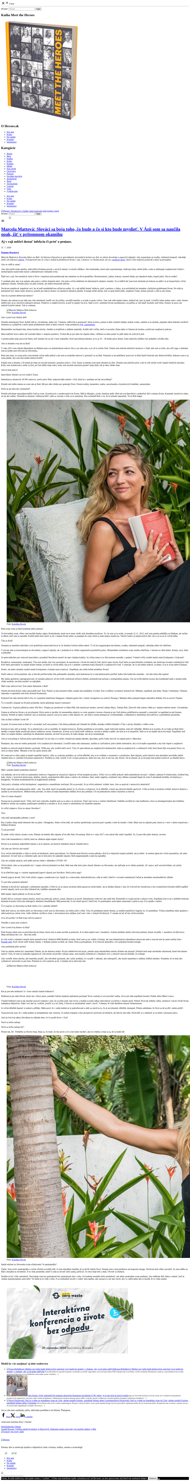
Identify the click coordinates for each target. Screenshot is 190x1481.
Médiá (9, 166)
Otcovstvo (11, 171)
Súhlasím (153, 1478)
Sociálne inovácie (14, 176)
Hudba (10, 159)
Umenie (10, 186)
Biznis (9, 154)
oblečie (21, 260)
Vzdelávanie (12, 191)
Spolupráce (12, 142)
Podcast (10, 174)
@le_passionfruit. (87, 324)
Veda (9, 189)
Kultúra (10, 164)
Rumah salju (6, 942)
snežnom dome (118, 260)
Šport (9, 181)
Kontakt (10, 139)
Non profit (11, 169)
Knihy (9, 161)
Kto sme (10, 132)
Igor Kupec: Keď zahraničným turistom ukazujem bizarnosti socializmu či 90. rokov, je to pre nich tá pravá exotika (78, 1395)
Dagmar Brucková (10, 252)
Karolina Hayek (19, 312)
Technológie (12, 184)
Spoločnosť (12, 179)
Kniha (9, 134)
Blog (9, 156)
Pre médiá (11, 137)
